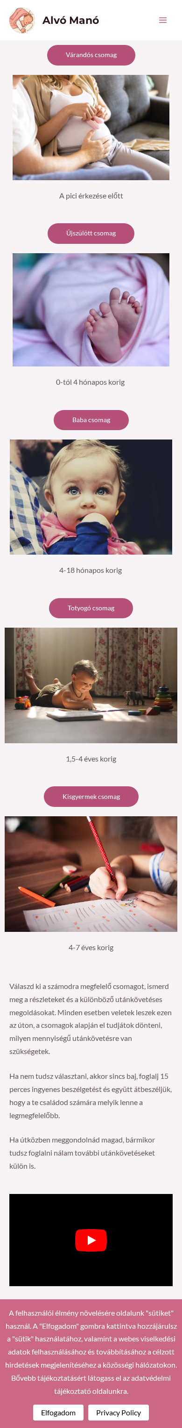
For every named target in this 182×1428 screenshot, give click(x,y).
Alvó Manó (70, 20)
